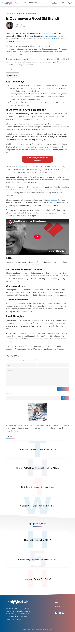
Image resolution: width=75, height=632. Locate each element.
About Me (70, 3)
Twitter (63, 613)
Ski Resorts (54, 3)
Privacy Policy (48, 629)
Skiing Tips (45, 3)
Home (24, 2)
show (17, 75)
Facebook (56, 613)
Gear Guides (33, 2)
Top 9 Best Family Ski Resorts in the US (37, 449)
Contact (57, 607)
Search (8, 393)
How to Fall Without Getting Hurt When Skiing (37, 468)
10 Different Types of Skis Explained (37, 487)
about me (14, 430)
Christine (19, 24)
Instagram (60, 613)
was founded (20, 166)
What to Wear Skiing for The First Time (37, 505)
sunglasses (52, 200)
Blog (62, 2)
